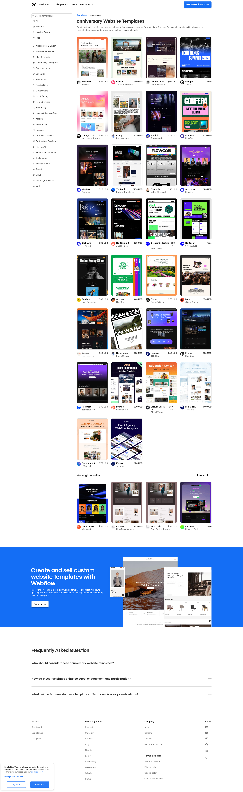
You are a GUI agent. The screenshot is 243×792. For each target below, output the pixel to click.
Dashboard (44, 4)
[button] (61, 4)
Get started (197, 4)
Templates (82, 15)
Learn (74, 4)
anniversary (95, 15)
